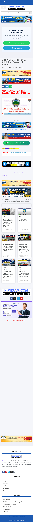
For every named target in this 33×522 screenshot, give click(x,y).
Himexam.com (5, 460)
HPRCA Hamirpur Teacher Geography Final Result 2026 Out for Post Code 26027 (8, 248)
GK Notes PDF (6, 509)
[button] (3, 86)
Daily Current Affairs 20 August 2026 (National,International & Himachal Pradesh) (8, 274)
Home (4, 481)
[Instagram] (14, 298)
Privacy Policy (6, 488)
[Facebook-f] (3, 472)
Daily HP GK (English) (8, 507)
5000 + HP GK (6, 499)
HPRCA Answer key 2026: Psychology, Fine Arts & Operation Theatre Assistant (24, 273)
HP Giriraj (5, 511)
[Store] (14, 472)
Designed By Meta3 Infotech (16, 520)
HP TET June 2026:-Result (23, 219)
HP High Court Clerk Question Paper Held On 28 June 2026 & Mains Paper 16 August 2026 (24, 248)
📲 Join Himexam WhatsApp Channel (16, 143)
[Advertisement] (16, 417)
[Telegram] (18, 298)
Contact (5, 491)
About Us (5, 483)
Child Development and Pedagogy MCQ (13, 502)
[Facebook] (11, 298)
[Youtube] (21, 298)
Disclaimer (6, 486)
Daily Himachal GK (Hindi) (9, 504)
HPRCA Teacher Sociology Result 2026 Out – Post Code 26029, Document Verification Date (8, 223)
